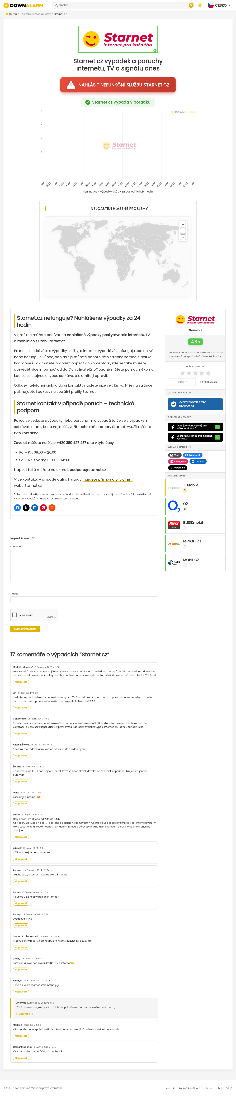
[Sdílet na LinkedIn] (34, 507)
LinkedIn (200, 461)
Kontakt (170, 1088)
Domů (13, 14)
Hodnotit (182, 382)
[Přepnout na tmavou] (200, 5)
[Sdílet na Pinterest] (43, 507)
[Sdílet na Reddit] (52, 507)
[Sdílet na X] (26, 507)
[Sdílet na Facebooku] (17, 507)
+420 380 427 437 (71, 442)
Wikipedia (179, 467)
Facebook (194, 455)
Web (176, 455)
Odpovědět (21, 681)
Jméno (14, 593)
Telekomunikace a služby (35, 14)
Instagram (180, 461)
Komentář (16, 546)
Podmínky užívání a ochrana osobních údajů (206, 1088)
